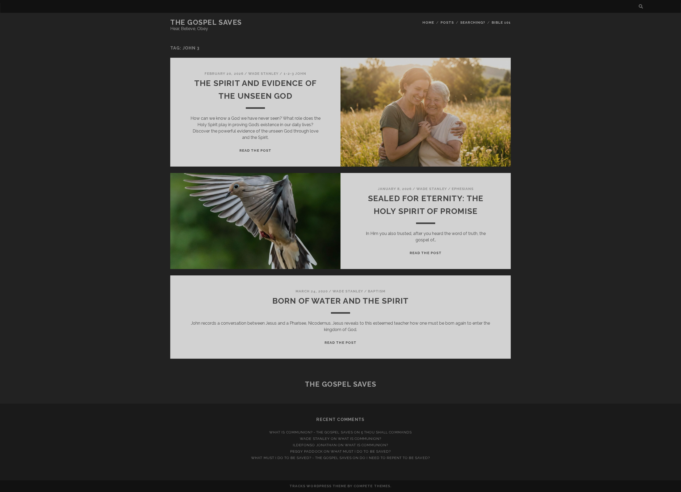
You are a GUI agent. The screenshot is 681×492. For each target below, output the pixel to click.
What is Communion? (359, 439)
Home (428, 22)
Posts (447, 22)
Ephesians (463, 189)
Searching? (472, 22)
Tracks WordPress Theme (317, 486)
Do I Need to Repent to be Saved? (395, 458)
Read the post (255, 150)
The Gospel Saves (206, 22)
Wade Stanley (263, 74)
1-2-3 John (295, 74)
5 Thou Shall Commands (386, 432)
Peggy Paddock (306, 451)
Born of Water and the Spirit (340, 300)
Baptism (376, 291)
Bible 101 (501, 22)
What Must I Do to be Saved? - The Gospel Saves (301, 458)
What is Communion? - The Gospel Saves (311, 432)
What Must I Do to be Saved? (361, 451)
